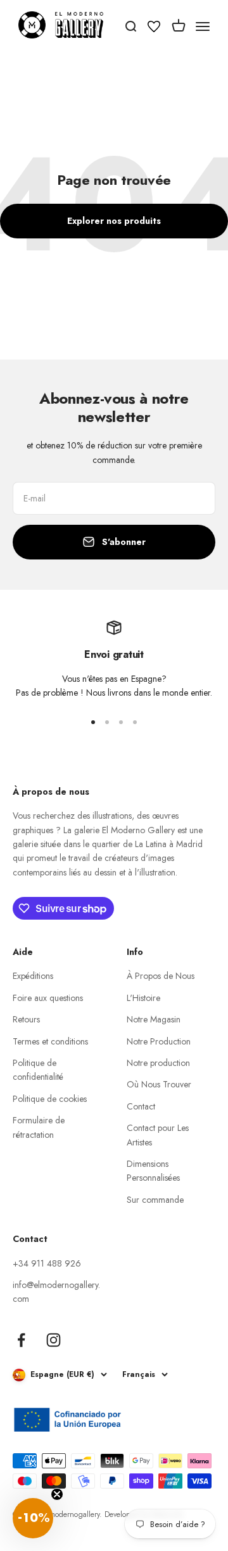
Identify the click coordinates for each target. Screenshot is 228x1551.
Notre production (158, 1062)
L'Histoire (143, 998)
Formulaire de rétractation (39, 1127)
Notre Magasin (153, 1019)
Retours (26, 1019)
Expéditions (33, 975)
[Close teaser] (57, 1494)
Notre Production (159, 1041)
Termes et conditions (50, 1041)
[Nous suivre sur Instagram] (53, 1340)
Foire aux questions (48, 998)
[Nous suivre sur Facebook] (21, 1340)
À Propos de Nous (160, 975)
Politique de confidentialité (38, 1069)
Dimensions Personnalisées (153, 1170)
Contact (141, 1106)
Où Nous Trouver (159, 1084)
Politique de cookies (50, 1098)
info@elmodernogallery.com (56, 1292)
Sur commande (155, 1199)
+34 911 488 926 (47, 1263)
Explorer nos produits (114, 220)
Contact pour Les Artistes (158, 1134)
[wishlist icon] (154, 28)
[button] (33, 1518)
